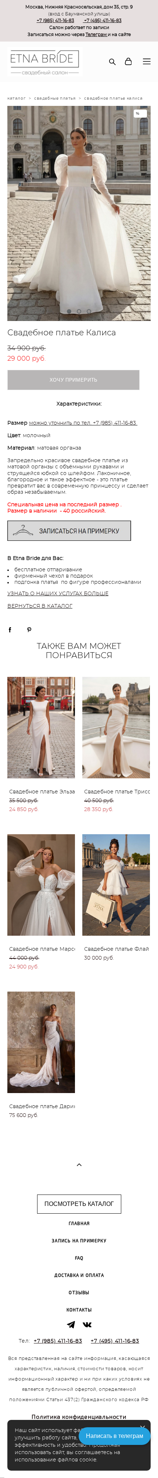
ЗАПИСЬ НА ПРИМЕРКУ (79, 1241)
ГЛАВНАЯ (79, 1224)
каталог (16, 98)
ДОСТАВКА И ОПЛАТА (79, 1275)
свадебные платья (55, 98)
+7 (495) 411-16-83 (103, 20)
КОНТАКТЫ (79, 1310)
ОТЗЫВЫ (79, 1293)
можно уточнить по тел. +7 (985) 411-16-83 (82, 423)
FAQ (79, 1258)
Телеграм (97, 34)
